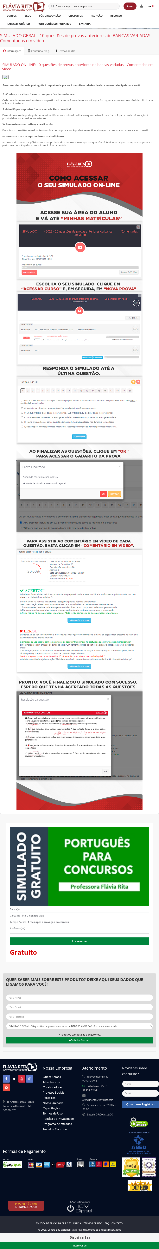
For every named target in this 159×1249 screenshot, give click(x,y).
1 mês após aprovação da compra (48, 922)
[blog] (6, 1088)
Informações (14, 51)
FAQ (107, 1223)
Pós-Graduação (50, 15)
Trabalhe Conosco (55, 1129)
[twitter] (14, 1079)
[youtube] (22, 1079)
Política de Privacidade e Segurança (58, 1223)
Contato (117, 1223)
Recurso (116, 15)
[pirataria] (26, 1206)
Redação (97, 15)
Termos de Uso (66, 51)
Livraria (85, 24)
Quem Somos (52, 1077)
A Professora (51, 1082)
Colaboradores (53, 1087)
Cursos (12, 15)
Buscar (130, 6)
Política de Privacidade (58, 1118)
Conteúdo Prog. (40, 51)
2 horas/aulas (35, 915)
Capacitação (51, 1108)
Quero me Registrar (140, 1104)
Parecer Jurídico (18, 24)
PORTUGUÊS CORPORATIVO (54, 24)
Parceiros (49, 1097)
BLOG (27, 15)
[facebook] (6, 1079)
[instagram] (29, 1079)
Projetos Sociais (53, 1092)
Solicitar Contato (80, 1040)
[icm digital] (79, 1207)
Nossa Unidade (53, 1103)
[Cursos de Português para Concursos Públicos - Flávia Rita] (24, 7)
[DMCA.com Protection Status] (131, 1168)
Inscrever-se (79, 941)
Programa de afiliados (57, 1124)
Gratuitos (75, 15)
